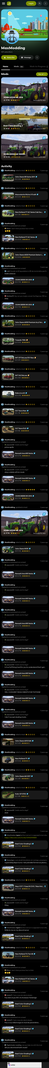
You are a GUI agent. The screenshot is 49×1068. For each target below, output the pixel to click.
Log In (31, 3)
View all (40, 74)
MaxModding (10, 170)
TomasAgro (10, 860)
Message (27, 57)
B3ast (9, 228)
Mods (18, 67)
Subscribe (10, 57)
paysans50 (10, 445)
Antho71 (9, 995)
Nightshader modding (14, 1045)
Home (5, 67)
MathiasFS (10, 296)
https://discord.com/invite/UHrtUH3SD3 (21, 838)
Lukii (8, 271)
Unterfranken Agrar (13, 835)
